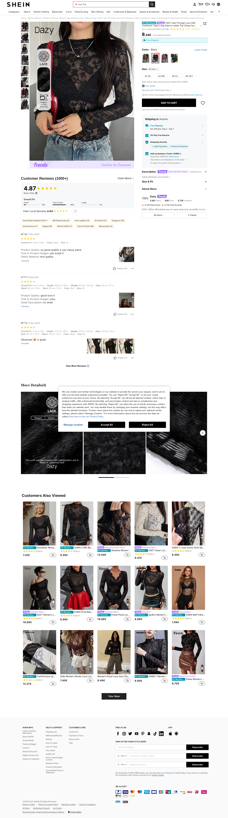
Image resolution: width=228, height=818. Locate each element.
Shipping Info (51, 732)
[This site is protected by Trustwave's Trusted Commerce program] (118, 802)
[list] (140, 733)
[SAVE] (203, 103)
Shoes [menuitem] (184, 12)
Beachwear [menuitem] (57, 12)
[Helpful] (114, 268)
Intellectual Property (41, 808)
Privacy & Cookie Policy (176, 773)
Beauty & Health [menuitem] (170, 12)
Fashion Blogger (29, 744)
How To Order (51, 743)
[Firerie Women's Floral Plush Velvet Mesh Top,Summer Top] (188, 652)
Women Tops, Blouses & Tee (71, 18)
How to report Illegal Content (54, 759)
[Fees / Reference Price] (152, 35)
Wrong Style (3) (105, 226)
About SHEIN (28, 737)
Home (23, 18)
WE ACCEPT (121, 787)
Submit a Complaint (30, 759)
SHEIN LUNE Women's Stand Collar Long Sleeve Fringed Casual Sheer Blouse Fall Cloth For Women (77, 547)
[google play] (176, 735)
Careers (25, 748)
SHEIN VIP (50, 754)
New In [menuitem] (27, 12)
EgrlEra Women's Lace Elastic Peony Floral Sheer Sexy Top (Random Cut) (151, 615)
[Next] (203, 433)
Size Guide (50, 750)
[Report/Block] (132, 268)
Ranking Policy (52, 763)
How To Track (51, 747)
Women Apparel (34, 18)
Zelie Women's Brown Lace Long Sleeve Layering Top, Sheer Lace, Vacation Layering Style (76, 676)
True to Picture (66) (85, 226)
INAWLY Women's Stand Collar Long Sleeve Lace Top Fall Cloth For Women (151, 676)
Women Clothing (50, 18)
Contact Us (73, 732)
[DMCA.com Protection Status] (125, 802)
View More (114, 696)
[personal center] (195, 4)
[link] (200, 4)
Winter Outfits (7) (64, 226)
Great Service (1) (30, 226)
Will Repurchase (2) (61, 220)
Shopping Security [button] (158, 142)
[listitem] (39, 531)
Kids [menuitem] (108, 12)
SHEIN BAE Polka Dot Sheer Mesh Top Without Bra (188, 615)
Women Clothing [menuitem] (41, 12)
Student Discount (29, 752)
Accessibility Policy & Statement (54, 771)
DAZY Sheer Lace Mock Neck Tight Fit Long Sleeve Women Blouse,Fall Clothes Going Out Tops (151, 550)
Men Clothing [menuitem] (97, 12)
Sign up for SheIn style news (131, 742)
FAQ (71, 743)
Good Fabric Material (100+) (35, 220)
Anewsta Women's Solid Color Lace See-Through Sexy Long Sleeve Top (114, 550)
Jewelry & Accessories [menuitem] (149, 12)
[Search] (152, 4)
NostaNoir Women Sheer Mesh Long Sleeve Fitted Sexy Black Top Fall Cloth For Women (39, 547)
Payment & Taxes (76, 736)
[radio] (146, 58)
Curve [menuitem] (69, 12)
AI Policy (26, 808)
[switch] (74, 211)
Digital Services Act (30, 755)
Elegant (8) (47, 226)
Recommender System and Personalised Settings (43, 812)
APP (170, 728)
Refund (49, 739)
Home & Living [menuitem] (81, 12)
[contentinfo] (162, 794)
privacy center (158, 775)
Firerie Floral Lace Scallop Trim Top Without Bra (114, 615)
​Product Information (54, 767)
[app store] (170, 735)
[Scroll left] (215, 12)
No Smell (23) (101, 220)
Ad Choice (57, 808)
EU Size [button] (152, 69)
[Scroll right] (219, 12)
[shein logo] (18, 4)
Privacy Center (28, 804)
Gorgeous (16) (118, 220)
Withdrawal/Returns (54, 736)
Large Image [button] (200, 49)
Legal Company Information (29, 732)
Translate (25, 261)
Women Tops (90, 18)
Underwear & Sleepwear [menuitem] (125, 12)
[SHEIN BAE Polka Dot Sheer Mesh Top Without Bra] (188, 588)
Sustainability (28, 740)
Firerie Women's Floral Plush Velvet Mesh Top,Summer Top (188, 679)
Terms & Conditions (87, 804)
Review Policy (29, 193)
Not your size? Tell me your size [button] (156, 90)
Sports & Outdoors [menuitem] (198, 12)
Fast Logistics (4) (82, 220)
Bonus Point (74, 739)
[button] (213, 4)
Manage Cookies (68, 804)
